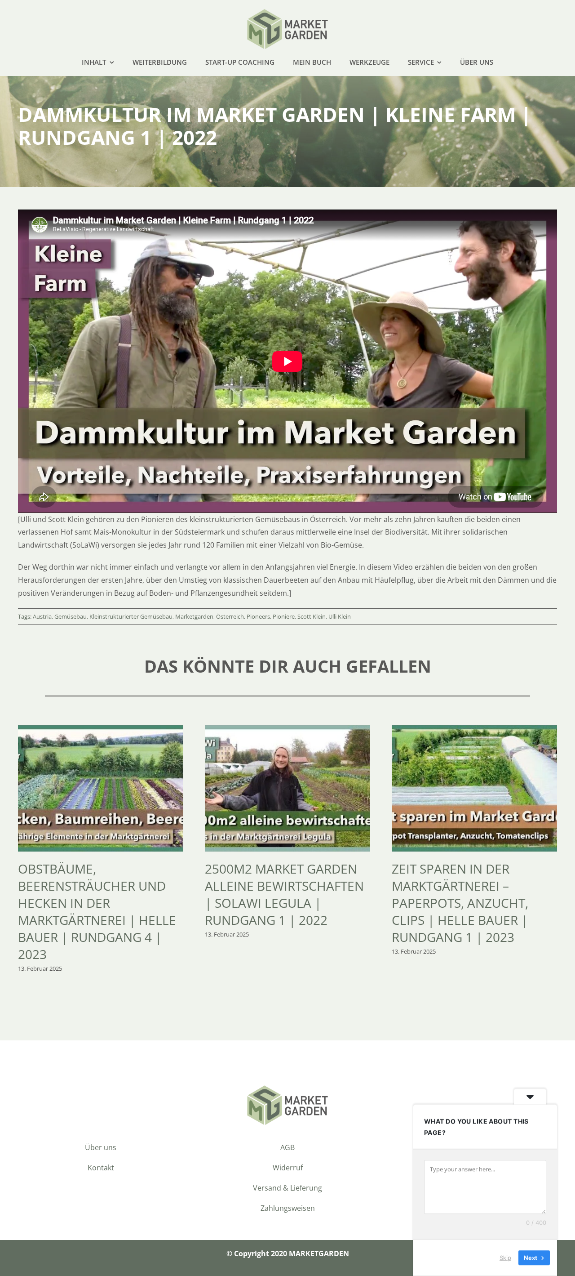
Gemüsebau (70, 616)
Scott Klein (311, 616)
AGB (287, 1147)
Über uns (100, 1147)
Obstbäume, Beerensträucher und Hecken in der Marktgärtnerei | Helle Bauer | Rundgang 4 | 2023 (97, 911)
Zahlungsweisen (288, 1208)
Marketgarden (194, 616)
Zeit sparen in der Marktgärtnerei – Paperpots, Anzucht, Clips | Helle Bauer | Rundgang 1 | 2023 (460, 903)
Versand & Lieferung (287, 1188)
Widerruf (288, 1168)
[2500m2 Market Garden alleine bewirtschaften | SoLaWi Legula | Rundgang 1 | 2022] (287, 730)
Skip (505, 1257)
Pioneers (258, 616)
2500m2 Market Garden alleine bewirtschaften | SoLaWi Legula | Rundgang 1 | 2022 (284, 894)
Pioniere (284, 616)
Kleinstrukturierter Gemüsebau (130, 616)
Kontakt (101, 1168)
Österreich (230, 616)
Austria (42, 616)
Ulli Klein (339, 616)
